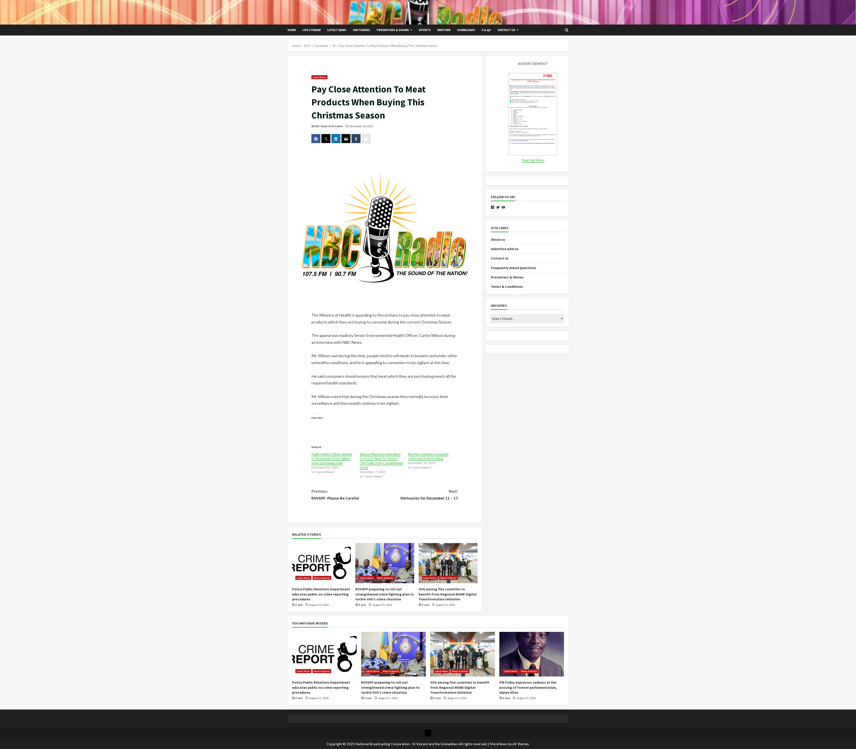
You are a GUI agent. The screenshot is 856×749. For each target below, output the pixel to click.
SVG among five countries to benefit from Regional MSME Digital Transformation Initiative (448, 594)
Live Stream (311, 30)
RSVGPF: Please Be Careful (335, 495)
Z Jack (299, 604)
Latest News (336, 30)
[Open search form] (566, 30)
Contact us (506, 30)
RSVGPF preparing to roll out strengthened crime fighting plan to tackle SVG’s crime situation (384, 594)
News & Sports (322, 578)
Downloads (466, 30)
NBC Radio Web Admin (329, 126)
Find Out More (533, 160)
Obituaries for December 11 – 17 (429, 495)
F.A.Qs (486, 30)
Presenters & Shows (393, 30)
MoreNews (498, 744)
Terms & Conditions (507, 286)
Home (292, 30)
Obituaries (361, 30)
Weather (444, 30)
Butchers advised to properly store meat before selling (428, 456)
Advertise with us (505, 249)
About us (498, 239)
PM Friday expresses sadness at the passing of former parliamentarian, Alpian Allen (528, 687)
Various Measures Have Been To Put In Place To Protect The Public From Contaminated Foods (381, 460)
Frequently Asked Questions (513, 268)
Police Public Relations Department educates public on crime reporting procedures (321, 594)
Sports (425, 30)
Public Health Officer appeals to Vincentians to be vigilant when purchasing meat (331, 458)
